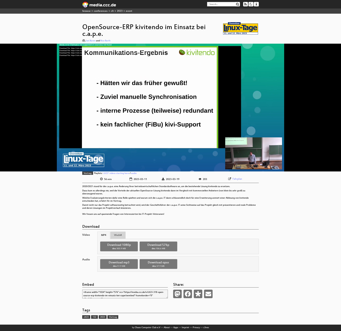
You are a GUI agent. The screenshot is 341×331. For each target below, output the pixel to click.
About (167, 327)
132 (94, 317)
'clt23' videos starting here (116, 173)
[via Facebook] (187, 294)
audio (134, 173)
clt (112, 11)
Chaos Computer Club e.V (147, 327)
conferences (101, 11)
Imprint (185, 327)
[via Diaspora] (198, 294)
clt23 (86, 317)
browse (86, 11)
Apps (175, 327)
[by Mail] (208, 294)
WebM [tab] (118, 235)
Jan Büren (91, 41)
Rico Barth (105, 41)
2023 (120, 11)
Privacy (196, 327)
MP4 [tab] (103, 235)
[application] (170, 107)
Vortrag (87, 173)
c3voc (206, 327)
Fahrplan (237, 178)
